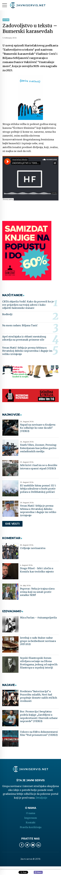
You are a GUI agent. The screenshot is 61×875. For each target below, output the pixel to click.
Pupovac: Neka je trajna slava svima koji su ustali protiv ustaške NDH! (37, 591)
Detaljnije (41, 797)
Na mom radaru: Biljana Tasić (19, 325)
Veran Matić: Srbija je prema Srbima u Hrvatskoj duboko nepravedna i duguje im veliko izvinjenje (27, 351)
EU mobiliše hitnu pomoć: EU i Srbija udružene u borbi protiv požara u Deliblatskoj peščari (38, 488)
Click (38, 872)
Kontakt (30, 822)
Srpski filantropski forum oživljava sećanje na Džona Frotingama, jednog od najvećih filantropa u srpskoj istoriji (38, 662)
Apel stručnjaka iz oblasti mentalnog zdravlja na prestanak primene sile (24, 338)
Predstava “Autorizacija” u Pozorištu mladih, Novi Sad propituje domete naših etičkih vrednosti (38, 696)
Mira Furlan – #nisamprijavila (38, 617)
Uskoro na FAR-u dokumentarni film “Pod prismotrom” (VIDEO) (39, 733)
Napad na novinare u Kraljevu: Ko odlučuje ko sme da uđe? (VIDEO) (38, 428)
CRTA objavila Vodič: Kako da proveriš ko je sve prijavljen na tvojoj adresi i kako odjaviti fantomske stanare (28, 304)
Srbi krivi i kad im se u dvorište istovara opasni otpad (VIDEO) (38, 467)
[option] (30, 97)
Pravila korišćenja (30, 827)
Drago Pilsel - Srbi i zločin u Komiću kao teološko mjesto (37, 570)
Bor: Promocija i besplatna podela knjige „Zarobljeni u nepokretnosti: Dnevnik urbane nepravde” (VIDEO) (39, 716)
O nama (30, 813)
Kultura (6, 20)
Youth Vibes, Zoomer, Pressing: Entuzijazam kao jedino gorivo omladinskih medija (38, 448)
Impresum (30, 817)
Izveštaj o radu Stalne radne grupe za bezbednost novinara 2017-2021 (38, 641)
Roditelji (7, 314)
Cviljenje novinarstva (32, 548)
